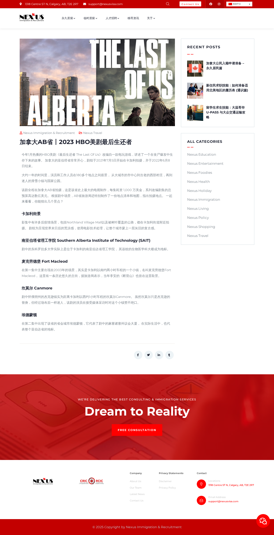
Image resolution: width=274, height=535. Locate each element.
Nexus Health (198, 182)
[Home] (32, 17)
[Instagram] (219, 4)
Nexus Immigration (203, 200)
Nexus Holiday (199, 191)
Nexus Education (201, 154)
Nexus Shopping (201, 227)
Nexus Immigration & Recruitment (49, 133)
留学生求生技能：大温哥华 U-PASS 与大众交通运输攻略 (225, 112)
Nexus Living (198, 209)
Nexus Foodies (199, 173)
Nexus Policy (198, 218)
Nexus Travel (92, 133)
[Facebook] (211, 4)
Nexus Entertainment (205, 164)
